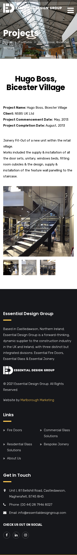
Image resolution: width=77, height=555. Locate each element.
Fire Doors (14, 430)
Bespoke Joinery (56, 444)
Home (8, 42)
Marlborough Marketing (37, 400)
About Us (14, 458)
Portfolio (25, 42)
